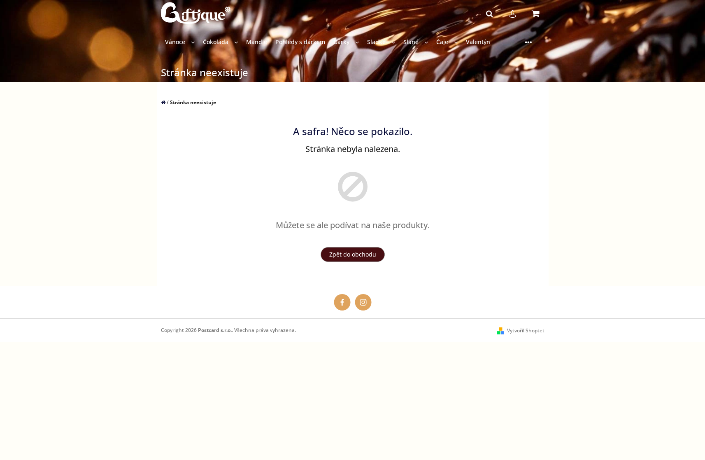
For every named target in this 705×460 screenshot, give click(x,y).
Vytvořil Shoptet (525, 330)
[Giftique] (342, 301)
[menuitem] (180, 42)
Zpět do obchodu (352, 254)
